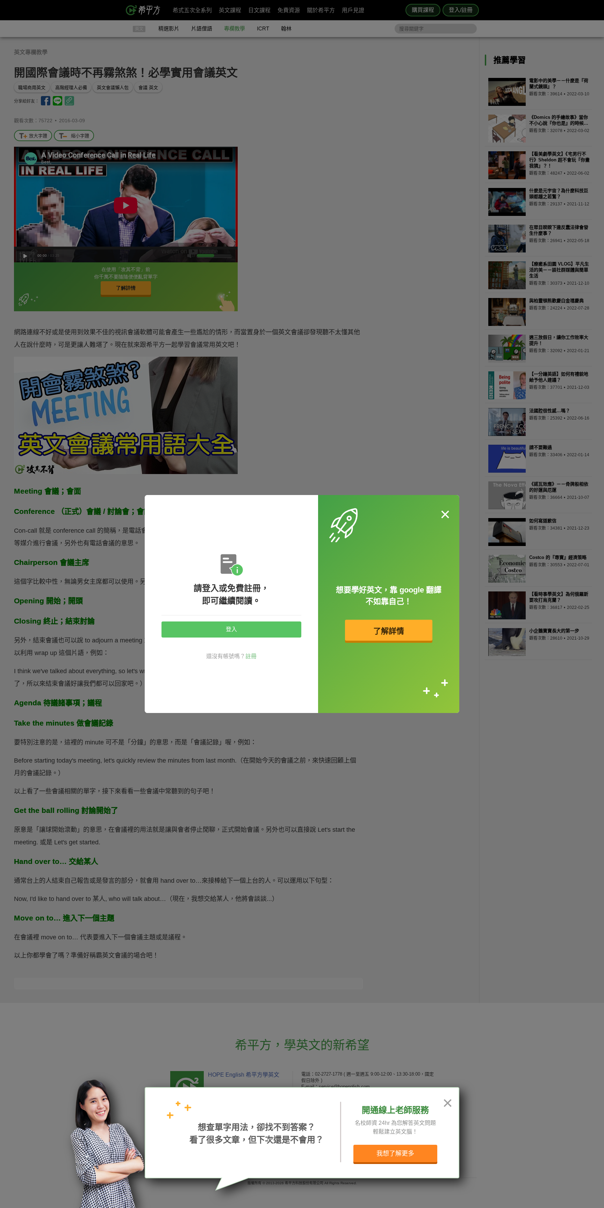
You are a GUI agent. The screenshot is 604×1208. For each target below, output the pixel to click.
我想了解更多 (395, 1153)
